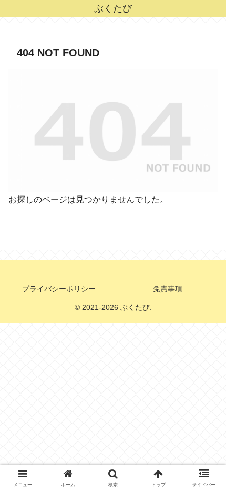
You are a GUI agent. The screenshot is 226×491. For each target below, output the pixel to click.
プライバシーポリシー (59, 288)
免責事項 (167, 288)
